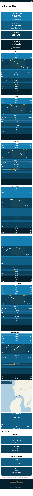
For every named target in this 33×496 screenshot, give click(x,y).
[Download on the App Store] (13, 482)
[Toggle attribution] (31, 410)
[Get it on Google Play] (19, 482)
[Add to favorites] (17, 6)
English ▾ (16, 485)
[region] (16, 396)
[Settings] (31, 1)
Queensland (5, 4)
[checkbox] (6, 381)
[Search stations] (29, 1)
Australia (2, 4)
